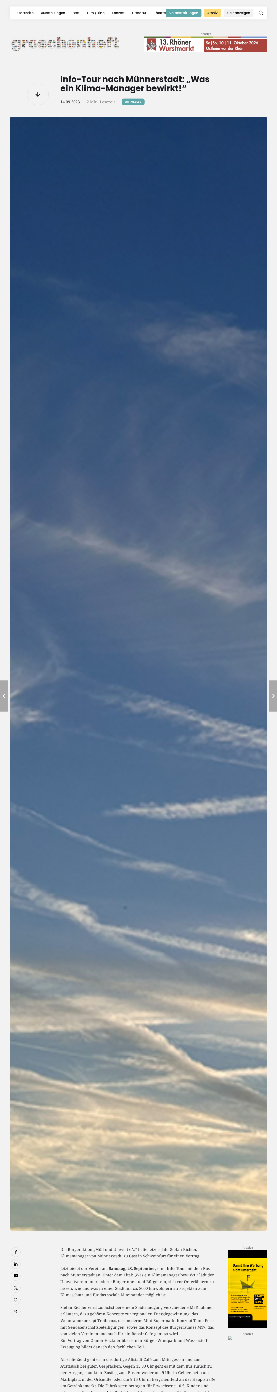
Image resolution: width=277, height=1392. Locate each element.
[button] (261, 13)
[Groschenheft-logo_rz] (65, 43)
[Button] (38, 94)
